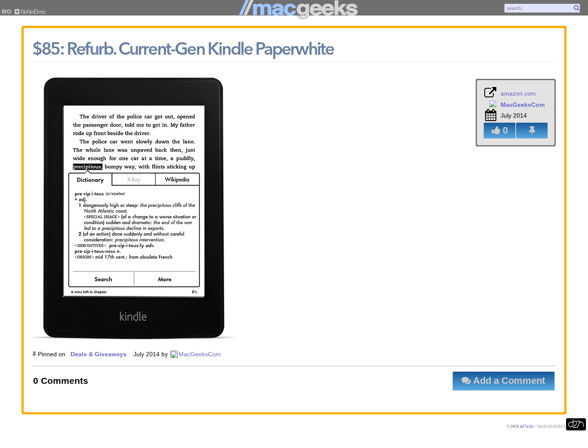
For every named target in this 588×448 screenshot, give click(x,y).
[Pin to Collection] (532, 130)
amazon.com (518, 93)
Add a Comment (508, 380)
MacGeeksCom (200, 354)
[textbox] (542, 8)
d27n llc (527, 426)
